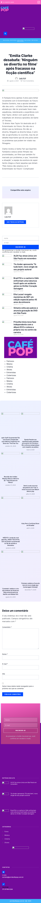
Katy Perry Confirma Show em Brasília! (30, 524)
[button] (5, 33)
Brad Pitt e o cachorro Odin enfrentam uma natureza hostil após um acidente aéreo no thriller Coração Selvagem (26, 283)
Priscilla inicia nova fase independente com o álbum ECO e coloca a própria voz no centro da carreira (25, 327)
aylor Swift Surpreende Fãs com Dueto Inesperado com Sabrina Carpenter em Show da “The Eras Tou (10, 440)
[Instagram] (38, 2)
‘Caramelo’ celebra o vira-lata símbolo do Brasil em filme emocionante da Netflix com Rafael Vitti (10, 591)
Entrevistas (11, 372)
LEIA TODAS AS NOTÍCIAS (15, 222)
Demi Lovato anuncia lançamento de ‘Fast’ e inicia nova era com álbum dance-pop (30, 488)
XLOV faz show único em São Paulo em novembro (23, 783)
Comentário (7, 627)
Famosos (10, 361)
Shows (9, 369)
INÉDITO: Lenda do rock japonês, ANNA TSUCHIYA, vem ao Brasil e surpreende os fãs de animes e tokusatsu (10, 541)
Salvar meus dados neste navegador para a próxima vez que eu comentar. (17, 687)
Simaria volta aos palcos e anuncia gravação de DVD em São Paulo (26, 310)
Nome (5, 654)
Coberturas (11, 375)
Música (9, 364)
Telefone (5, 887)
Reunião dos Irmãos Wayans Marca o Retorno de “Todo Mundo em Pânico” (10, 479)
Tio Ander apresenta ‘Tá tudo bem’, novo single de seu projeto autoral (26, 267)
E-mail (5, 664)
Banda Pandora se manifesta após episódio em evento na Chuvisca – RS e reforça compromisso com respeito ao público (30, 443)
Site (3, 674)
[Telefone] (3, 884)
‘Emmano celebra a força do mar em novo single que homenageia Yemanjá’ (30, 585)
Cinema (10, 367)
